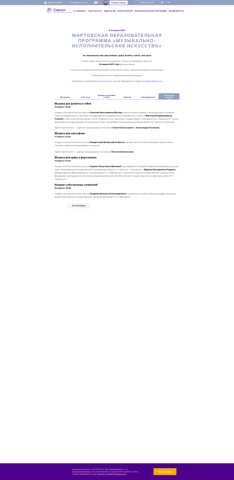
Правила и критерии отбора (106, 96)
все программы (78, 206)
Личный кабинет (55, 3)
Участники (85, 97)
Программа (65, 97)
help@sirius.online (79, 3)
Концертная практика (169, 96)
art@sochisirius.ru (152, 81)
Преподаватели (148, 97)
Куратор (127, 97)
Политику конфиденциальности (111, 474)
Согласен (165, 471)
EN (169, 2)
